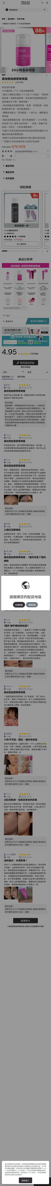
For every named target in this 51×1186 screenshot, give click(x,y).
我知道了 (25, 1180)
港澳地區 (32, 604)
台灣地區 (19, 604)
